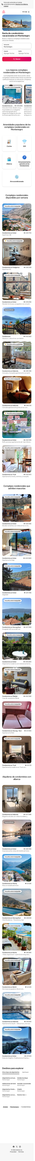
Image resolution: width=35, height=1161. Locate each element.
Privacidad (13, 1152)
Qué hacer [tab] (25, 1072)
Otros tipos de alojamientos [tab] (10, 1072)
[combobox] (17, 47)
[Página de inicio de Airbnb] (3, 12)
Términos (21, 1152)
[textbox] (9, 53)
